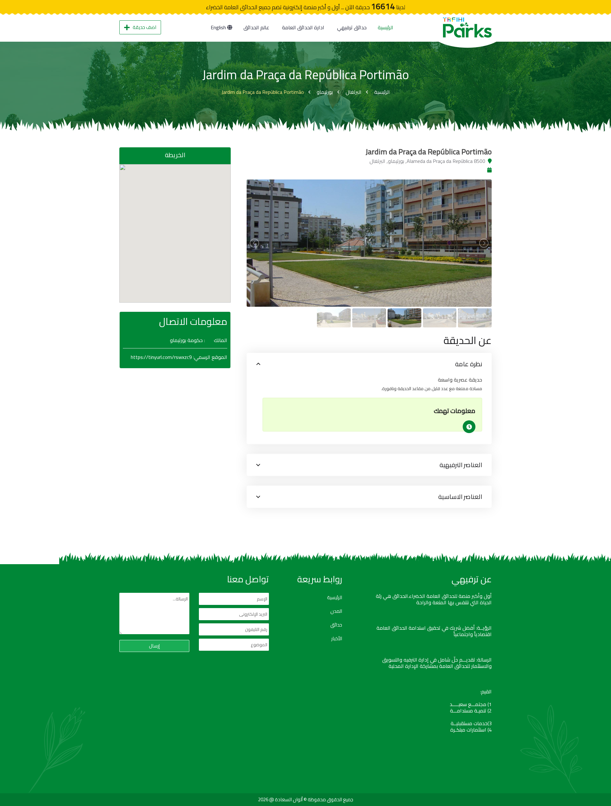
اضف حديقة (144, 27)
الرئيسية (385, 27)
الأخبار (336, 638)
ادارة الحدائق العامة (303, 27)
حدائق (336, 625)
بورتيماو (325, 92)
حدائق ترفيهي (352, 27)
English (219, 27)
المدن (336, 611)
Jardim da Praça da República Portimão (262, 92)
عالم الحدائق (256, 27)
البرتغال (354, 92)
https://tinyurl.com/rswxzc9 (161, 357)
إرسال (154, 645)
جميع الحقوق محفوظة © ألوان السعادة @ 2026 (305, 799)
